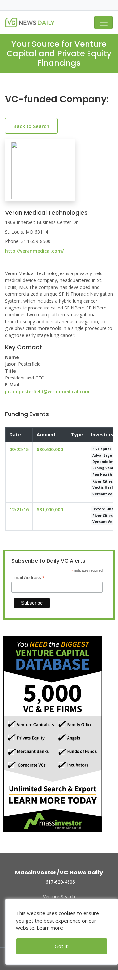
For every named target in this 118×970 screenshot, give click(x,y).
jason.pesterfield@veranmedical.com (47, 391)
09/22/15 (19, 449)
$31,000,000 (50, 509)
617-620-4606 (60, 882)
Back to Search (31, 126)
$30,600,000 (50, 449)
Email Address (28, 577)
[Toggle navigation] (103, 22)
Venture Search (59, 896)
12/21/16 (19, 509)
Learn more (50, 928)
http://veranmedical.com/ (34, 251)
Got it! (62, 946)
